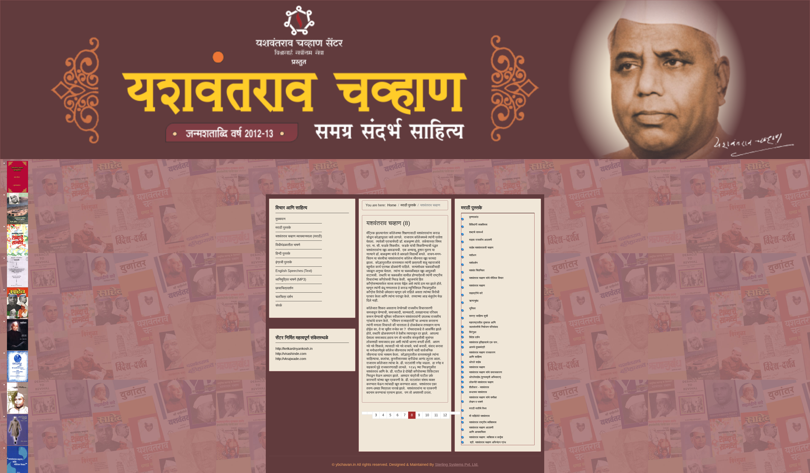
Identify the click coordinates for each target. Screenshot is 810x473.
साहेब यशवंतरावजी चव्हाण (481, 247)
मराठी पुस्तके (283, 227)
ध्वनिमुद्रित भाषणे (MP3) (290, 279)
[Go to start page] (364, 413)
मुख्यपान (280, 219)
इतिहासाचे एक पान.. (489, 342)
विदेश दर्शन (474, 337)
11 (436, 415)
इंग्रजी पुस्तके (283, 262)
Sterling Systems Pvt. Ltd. (456, 464)
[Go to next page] (452, 413)
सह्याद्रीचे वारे (476, 293)
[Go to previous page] (370, 413)
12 (445, 415)
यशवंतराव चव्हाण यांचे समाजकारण (485, 372)
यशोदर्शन (473, 262)
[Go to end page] (457, 413)
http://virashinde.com (290, 353)
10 (427, 415)
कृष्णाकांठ (473, 217)
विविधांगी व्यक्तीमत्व (478, 224)
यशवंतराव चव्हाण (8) (388, 223)
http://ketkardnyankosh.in (294, 348)
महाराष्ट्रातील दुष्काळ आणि (482, 322)
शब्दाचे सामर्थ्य (476, 232)
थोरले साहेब (475, 362)
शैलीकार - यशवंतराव (479, 387)
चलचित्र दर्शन (284, 297)
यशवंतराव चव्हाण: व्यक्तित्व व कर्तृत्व (486, 437)
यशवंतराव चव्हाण (477, 285)
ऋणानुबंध (473, 300)
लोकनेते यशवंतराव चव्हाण (481, 382)
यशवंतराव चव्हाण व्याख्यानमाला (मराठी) (298, 236)
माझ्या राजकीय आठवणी (480, 239)
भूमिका (472, 308)
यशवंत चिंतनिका (477, 270)
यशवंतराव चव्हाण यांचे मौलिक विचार (486, 278)
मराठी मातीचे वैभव (477, 408)
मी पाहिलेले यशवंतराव (479, 416)
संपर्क (278, 305)
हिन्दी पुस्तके (282, 253)
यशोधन (472, 255)
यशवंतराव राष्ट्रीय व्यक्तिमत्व (482, 422)
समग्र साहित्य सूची (478, 316)
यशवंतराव (473, 342)
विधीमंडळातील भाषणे (287, 245)
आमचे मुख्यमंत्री (477, 347)
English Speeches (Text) (293, 271)
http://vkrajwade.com (290, 359)
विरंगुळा (472, 332)
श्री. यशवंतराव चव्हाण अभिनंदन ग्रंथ (488, 442)
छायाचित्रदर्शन (284, 288)
